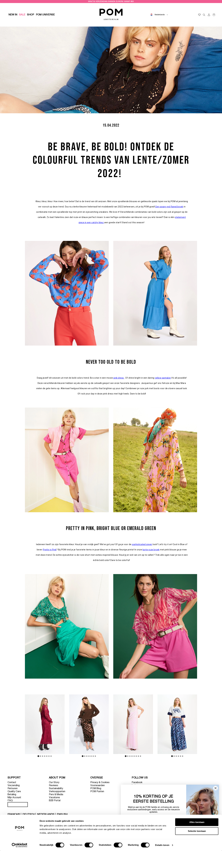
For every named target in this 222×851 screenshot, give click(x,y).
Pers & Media (56, 794)
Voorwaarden (97, 785)
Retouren (13, 788)
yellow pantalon (163, 378)
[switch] (89, 845)
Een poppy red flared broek (169, 206)
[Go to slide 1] (38, 756)
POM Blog (95, 788)
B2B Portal (54, 800)
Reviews (53, 785)
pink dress (118, 378)
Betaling (12, 794)
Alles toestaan (196, 822)
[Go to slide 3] (42, 756)
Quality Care (14, 791)
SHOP (30, 15)
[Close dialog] (215, 788)
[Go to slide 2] (40, 756)
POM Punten (97, 791)
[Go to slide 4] (44, 756)
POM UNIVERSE (45, 15)
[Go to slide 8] (140, 756)
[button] (30, 14)
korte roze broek (151, 549)
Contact (12, 782)
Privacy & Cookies (99, 782)
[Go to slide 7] (51, 756)
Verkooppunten (57, 791)
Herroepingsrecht (17, 804)
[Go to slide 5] (46, 756)
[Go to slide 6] (49, 756)
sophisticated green (142, 544)
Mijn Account (14, 797)
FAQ (10, 800)
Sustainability (56, 788)
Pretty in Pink (49, 549)
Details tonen (162, 845)
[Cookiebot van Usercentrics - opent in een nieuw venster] (19, 845)
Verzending (14, 785)
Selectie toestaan (197, 831)
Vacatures (54, 797)
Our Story (54, 782)
